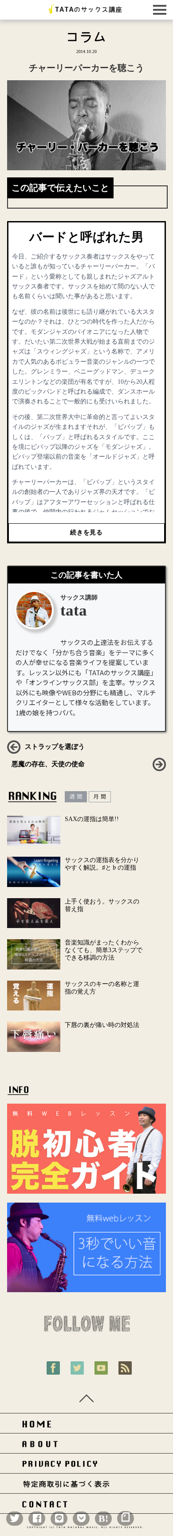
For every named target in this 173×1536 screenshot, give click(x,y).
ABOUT (86, 1446)
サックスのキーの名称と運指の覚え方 (102, 988)
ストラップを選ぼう (55, 746)
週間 (76, 796)
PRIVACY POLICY (86, 1466)
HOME (86, 1426)
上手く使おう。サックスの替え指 (102, 905)
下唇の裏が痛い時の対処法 (102, 1025)
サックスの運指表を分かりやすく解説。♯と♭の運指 (102, 864)
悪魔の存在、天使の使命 (48, 764)
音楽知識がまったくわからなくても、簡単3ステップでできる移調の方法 (103, 950)
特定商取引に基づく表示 (86, 1486)
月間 (100, 796)
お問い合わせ (86, 1506)
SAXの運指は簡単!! (92, 819)
